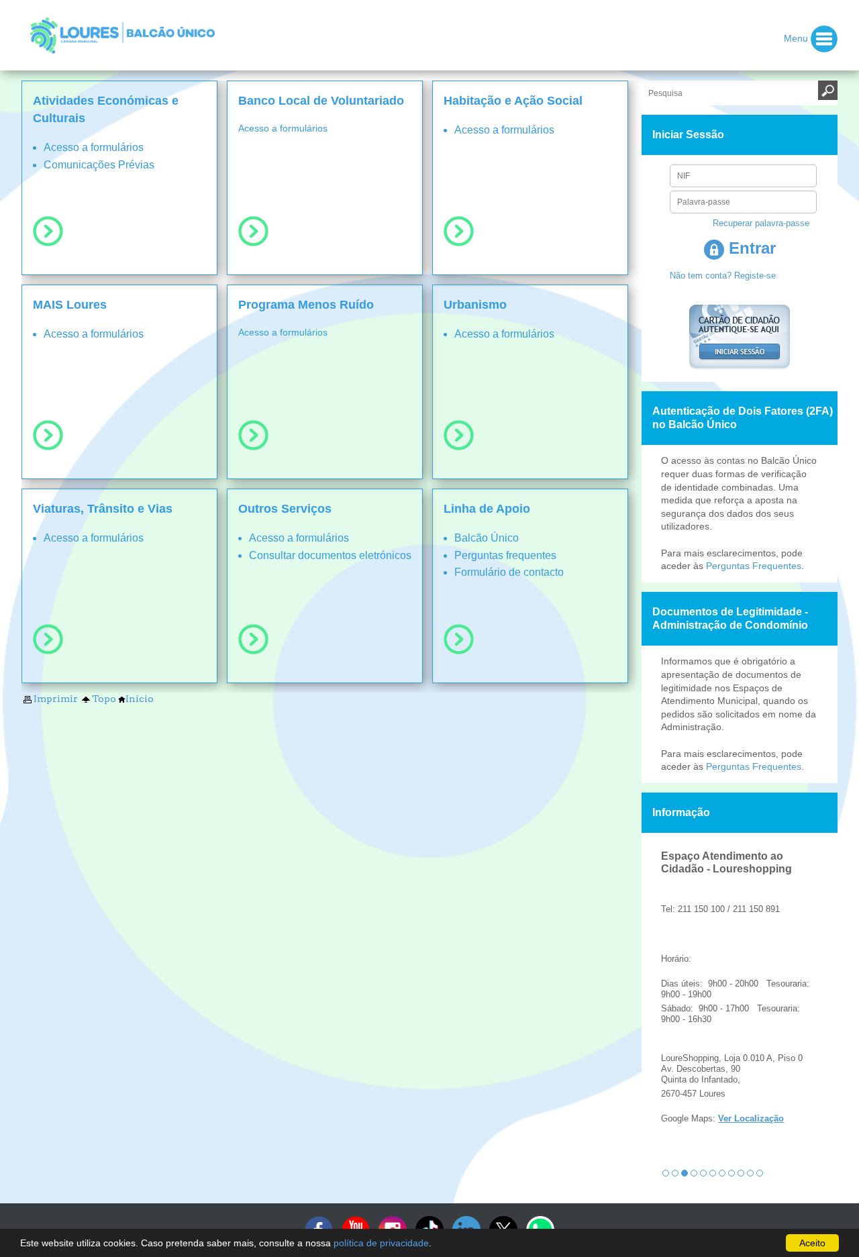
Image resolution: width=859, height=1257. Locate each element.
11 (759, 1173)
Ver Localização (751, 1118)
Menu (797, 37)
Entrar (750, 248)
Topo (104, 698)
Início (139, 698)
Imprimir (56, 698)
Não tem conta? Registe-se (723, 275)
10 (750, 1173)
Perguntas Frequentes (753, 565)
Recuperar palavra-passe (761, 223)
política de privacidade (381, 1243)
